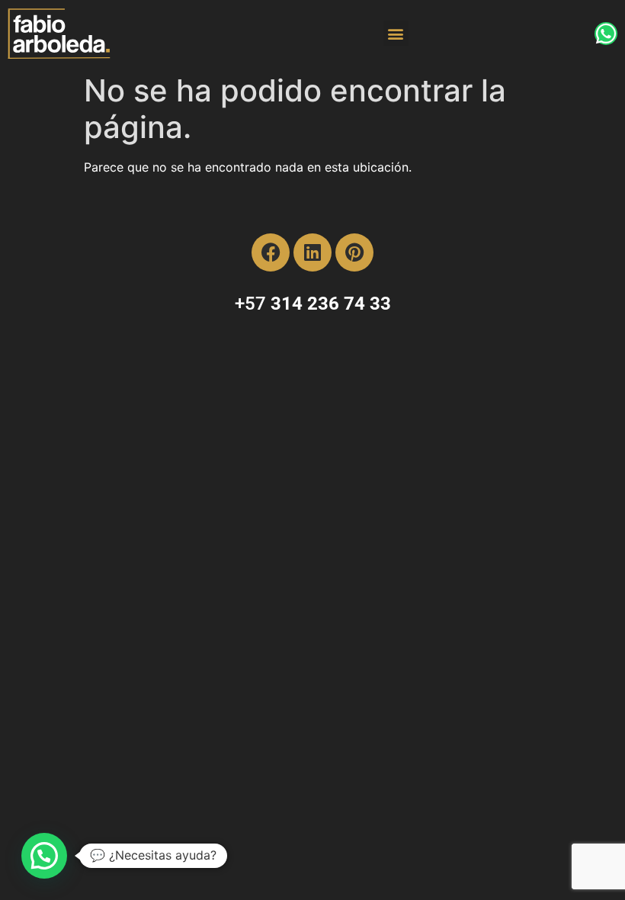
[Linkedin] (312, 252)
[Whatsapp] (606, 33)
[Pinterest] (354, 252)
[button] (396, 33)
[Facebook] (271, 252)
